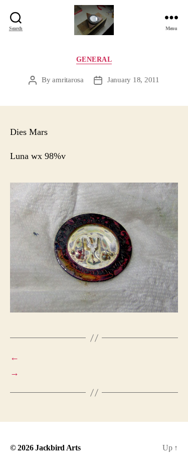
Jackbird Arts (58, 447)
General (94, 59)
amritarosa (67, 80)
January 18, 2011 (133, 80)
